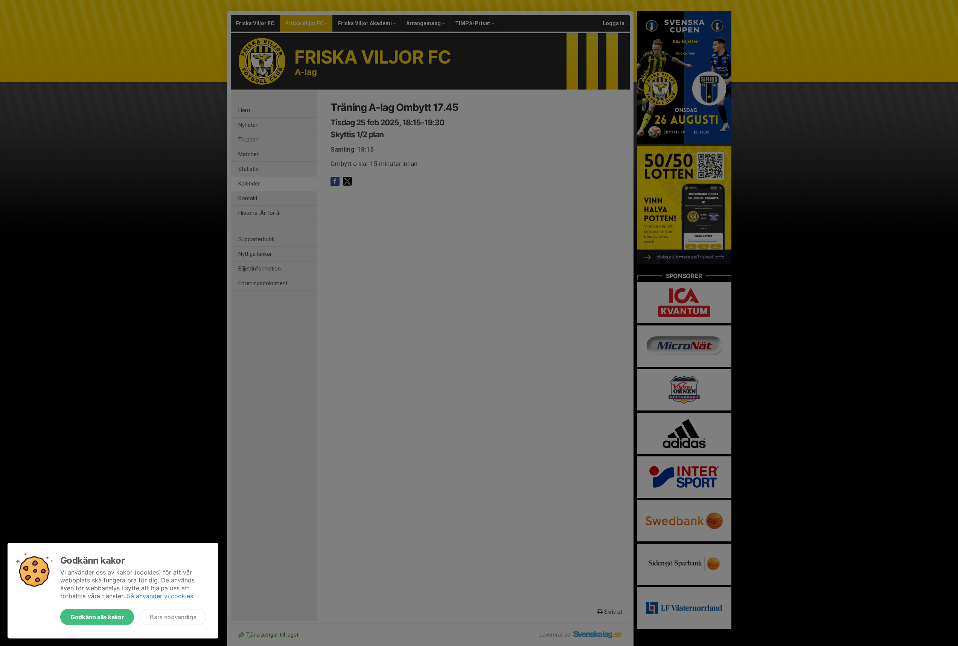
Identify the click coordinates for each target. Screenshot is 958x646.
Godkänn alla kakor (97, 617)
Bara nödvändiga (173, 617)
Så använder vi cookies (160, 596)
